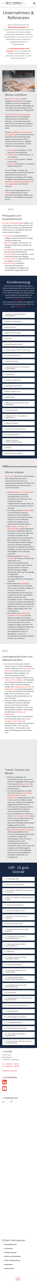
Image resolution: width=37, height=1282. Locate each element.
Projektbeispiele (20, 306)
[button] (33, 3)
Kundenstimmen (18, 300)
